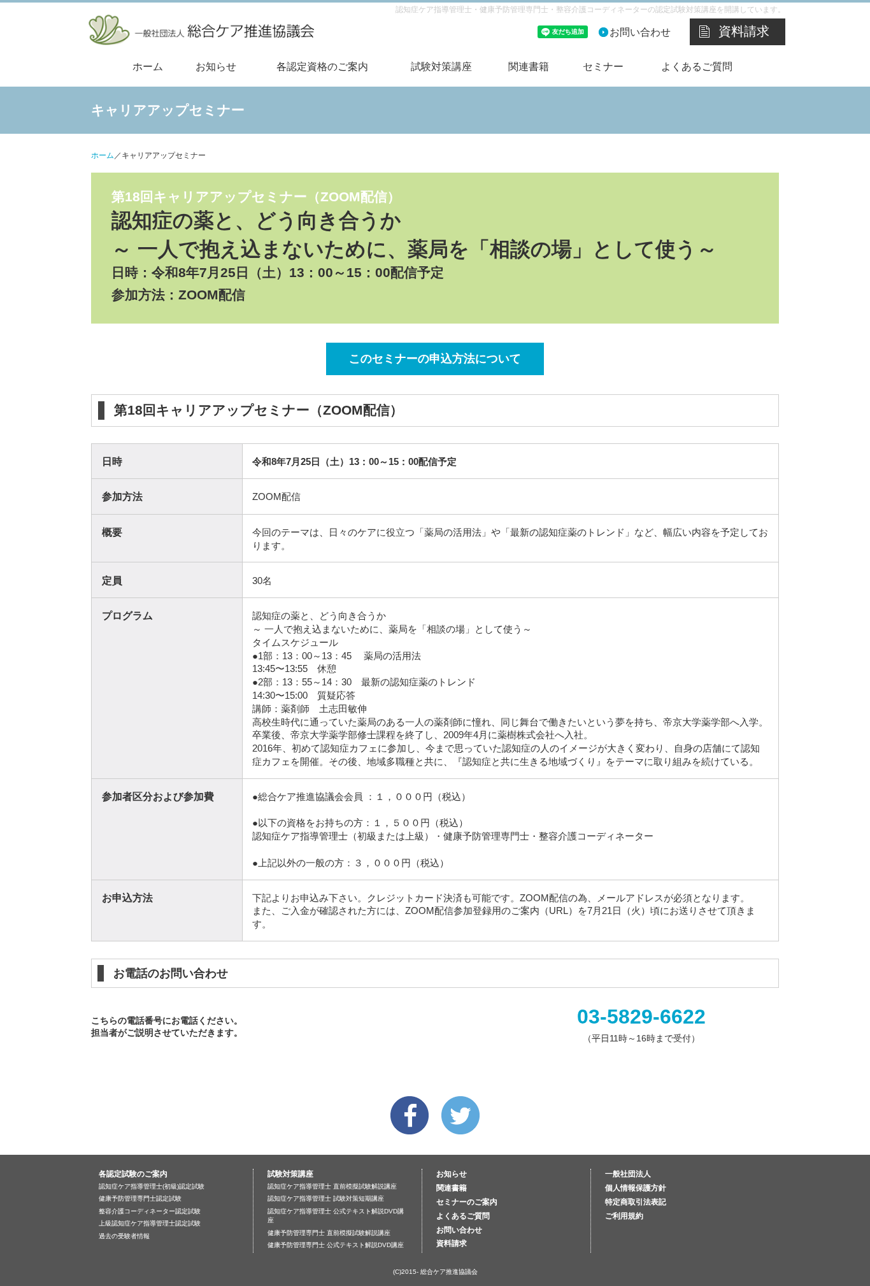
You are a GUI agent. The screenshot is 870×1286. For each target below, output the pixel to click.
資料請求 (743, 31)
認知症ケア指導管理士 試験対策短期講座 (325, 1198)
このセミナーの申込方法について (435, 358)
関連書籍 (528, 66)
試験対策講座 (441, 66)
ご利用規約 (624, 1215)
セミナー (603, 66)
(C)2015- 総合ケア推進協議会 (435, 1271)
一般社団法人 (628, 1173)
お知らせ (216, 66)
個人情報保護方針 (635, 1187)
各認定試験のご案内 (133, 1173)
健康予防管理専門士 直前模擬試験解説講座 (328, 1232)
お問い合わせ (640, 32)
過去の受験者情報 (124, 1236)
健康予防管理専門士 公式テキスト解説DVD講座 (335, 1244)
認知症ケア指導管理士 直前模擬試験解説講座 (332, 1186)
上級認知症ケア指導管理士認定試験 (150, 1223)
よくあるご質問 (696, 66)
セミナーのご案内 (466, 1201)
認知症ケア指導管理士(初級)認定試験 (151, 1186)
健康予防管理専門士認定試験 (140, 1198)
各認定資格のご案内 (322, 66)
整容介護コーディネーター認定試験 (150, 1211)
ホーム (147, 66)
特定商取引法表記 (635, 1201)
